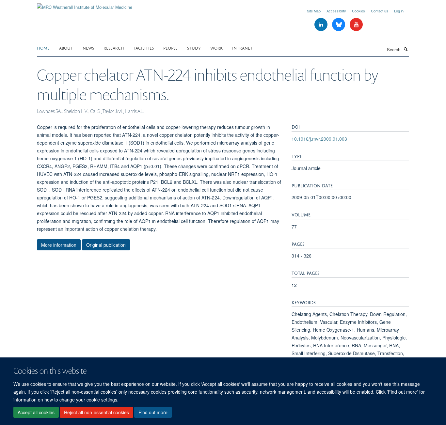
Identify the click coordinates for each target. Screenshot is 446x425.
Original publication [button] (106, 245)
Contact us (379, 10)
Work (216, 47)
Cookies (358, 10)
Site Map (314, 10)
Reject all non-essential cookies (96, 412)
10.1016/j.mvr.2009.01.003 (319, 138)
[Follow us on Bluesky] (339, 25)
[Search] (405, 49)
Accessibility (336, 10)
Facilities (144, 47)
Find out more (152, 412)
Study (194, 47)
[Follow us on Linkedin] (321, 25)
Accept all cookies (36, 412)
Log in (399, 10)
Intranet (242, 47)
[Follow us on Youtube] (356, 25)
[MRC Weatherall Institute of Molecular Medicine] (84, 5)
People (170, 47)
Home (43, 47)
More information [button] (58, 245)
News (88, 47)
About (66, 47)
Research (114, 47)
